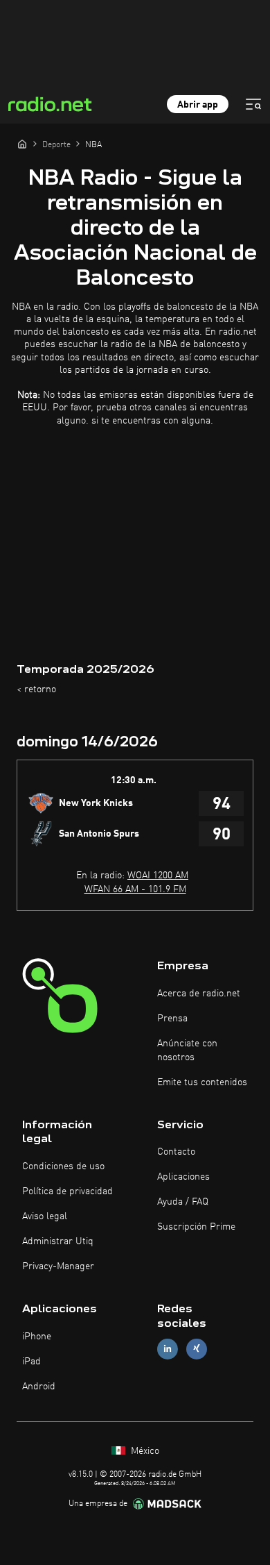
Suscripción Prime (196, 1227)
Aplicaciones (183, 1177)
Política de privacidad (67, 1191)
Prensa (172, 1018)
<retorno (36, 689)
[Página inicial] (22, 143)
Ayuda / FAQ (182, 1202)
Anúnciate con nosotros (187, 1050)
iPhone (36, 1336)
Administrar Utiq (57, 1241)
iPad (31, 1361)
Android (38, 1386)
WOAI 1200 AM (157, 875)
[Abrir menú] (253, 104)
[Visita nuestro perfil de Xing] (196, 1348)
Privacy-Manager (58, 1266)
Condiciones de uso (63, 1166)
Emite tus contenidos (202, 1082)
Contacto (176, 1152)
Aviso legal (44, 1216)
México (143, 1451)
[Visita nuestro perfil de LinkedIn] (167, 1348)
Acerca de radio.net (198, 993)
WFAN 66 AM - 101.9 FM (135, 889)
